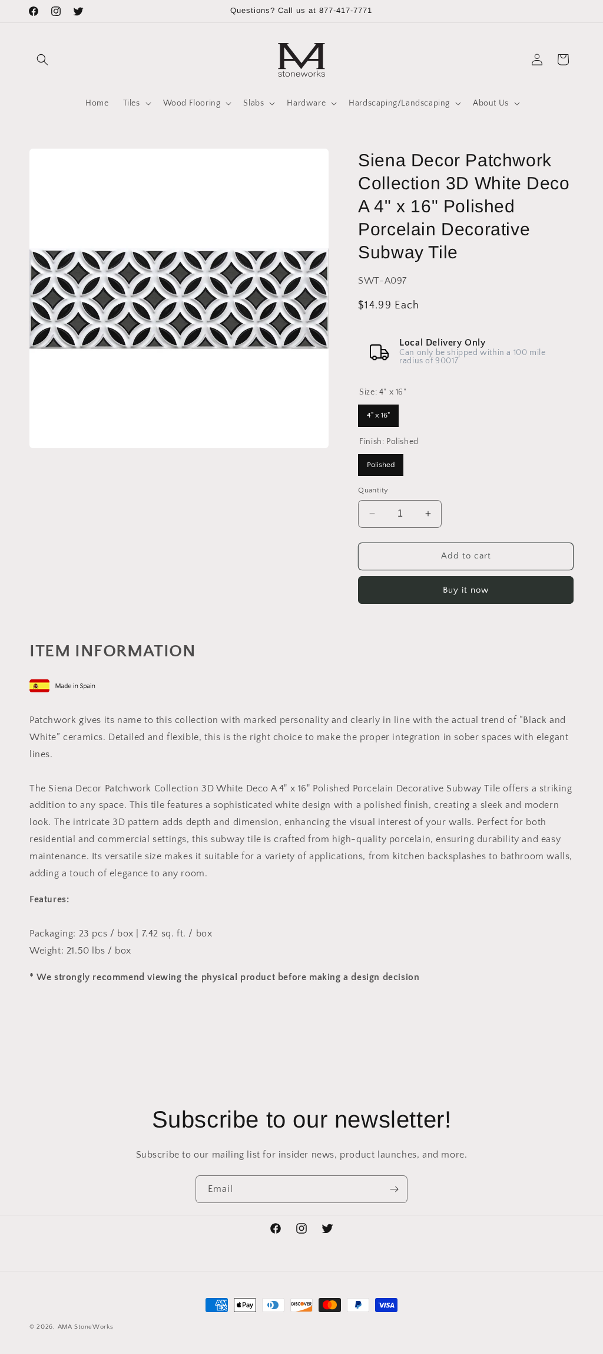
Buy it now (466, 590)
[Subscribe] (394, 1189)
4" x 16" (378, 412)
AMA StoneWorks (86, 1326)
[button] (42, 60)
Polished (381, 461)
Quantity (373, 490)
